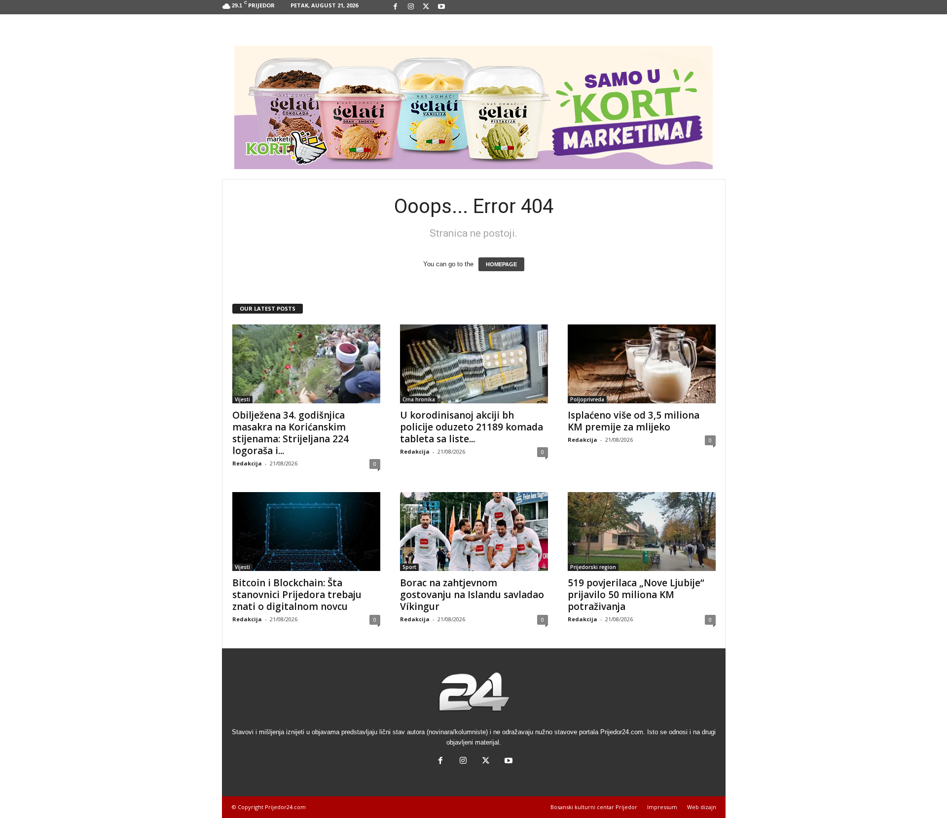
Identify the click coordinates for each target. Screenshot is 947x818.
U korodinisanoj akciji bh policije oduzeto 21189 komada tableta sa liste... (471, 427)
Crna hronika (418, 399)
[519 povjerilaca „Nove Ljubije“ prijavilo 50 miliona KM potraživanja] (642, 531)
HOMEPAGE (501, 264)
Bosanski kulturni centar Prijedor (593, 807)
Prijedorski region (593, 567)
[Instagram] (411, 7)
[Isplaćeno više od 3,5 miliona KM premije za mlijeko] (642, 363)
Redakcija (247, 463)
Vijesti (242, 399)
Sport (409, 567)
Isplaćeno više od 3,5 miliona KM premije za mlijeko (633, 421)
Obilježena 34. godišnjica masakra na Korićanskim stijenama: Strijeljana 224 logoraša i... (290, 433)
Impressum (662, 807)
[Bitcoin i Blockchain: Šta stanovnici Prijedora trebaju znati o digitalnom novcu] (306, 531)
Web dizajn (701, 807)
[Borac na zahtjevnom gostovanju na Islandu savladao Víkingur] (474, 531)
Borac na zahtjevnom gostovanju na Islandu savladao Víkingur (472, 594)
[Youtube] (441, 7)
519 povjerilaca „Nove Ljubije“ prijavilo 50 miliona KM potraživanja (636, 594)
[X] (426, 7)
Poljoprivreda (587, 399)
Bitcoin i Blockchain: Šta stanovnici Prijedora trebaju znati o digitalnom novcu (297, 594)
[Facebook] (395, 7)
